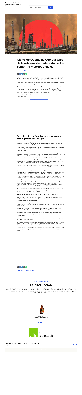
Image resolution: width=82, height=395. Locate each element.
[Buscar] (50, 7)
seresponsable (31, 70)
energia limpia (20, 270)
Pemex (25, 227)
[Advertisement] (41, 109)
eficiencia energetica (29, 270)
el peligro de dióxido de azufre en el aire (39, 99)
